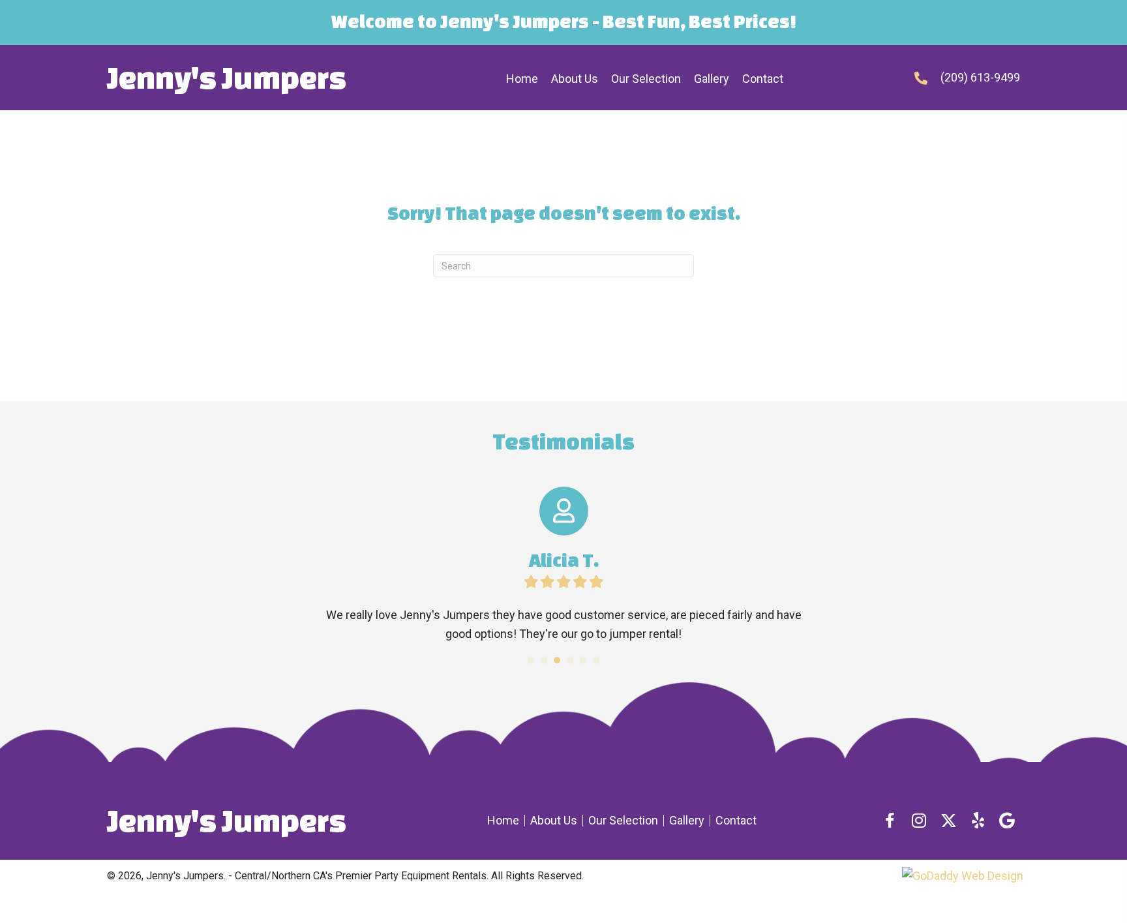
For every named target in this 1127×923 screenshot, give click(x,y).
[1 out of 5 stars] (531, 581)
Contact (736, 820)
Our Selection (623, 820)
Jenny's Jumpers (226, 77)
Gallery (686, 820)
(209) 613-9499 (980, 77)
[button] (890, 821)
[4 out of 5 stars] (579, 581)
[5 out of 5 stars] (596, 581)
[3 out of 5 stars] (563, 581)
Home (503, 820)
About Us (553, 820)
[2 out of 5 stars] (547, 581)
